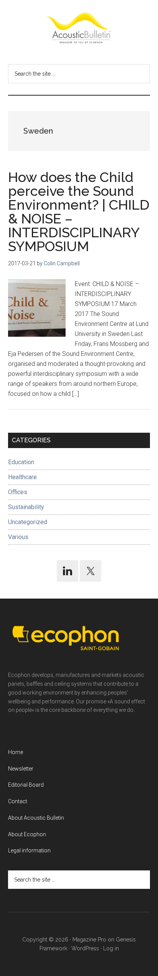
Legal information (29, 850)
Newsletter (20, 769)
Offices (17, 492)
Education (21, 462)
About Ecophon (27, 834)
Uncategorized (27, 522)
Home (15, 752)
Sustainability (26, 507)
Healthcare (22, 477)
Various (18, 537)
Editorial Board (26, 785)
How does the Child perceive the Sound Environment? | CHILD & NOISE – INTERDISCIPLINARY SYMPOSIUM (79, 211)
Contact (17, 801)
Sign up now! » (94, 951)
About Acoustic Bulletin (36, 818)
